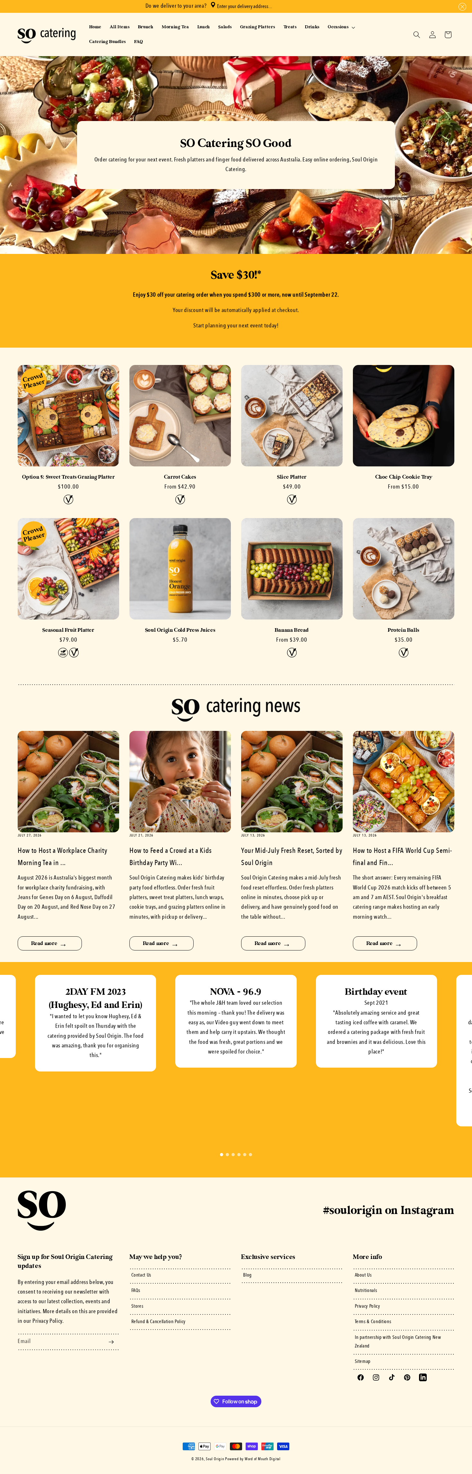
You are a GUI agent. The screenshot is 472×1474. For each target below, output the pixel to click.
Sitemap (363, 1361)
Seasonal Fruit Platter (68, 630)
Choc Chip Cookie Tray (403, 477)
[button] (461, 6)
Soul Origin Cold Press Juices (180, 630)
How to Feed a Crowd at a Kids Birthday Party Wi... (170, 857)
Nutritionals (366, 1290)
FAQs (136, 1290)
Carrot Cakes (180, 477)
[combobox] (269, 6)
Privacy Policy (367, 1306)
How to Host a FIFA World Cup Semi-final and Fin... (402, 857)
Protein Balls (403, 630)
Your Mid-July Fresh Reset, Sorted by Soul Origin (292, 857)
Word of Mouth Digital (263, 1459)
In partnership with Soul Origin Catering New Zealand (398, 1342)
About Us (363, 1275)
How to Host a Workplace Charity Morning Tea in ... (62, 857)
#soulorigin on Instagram (388, 1210)
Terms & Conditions (373, 1321)
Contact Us (141, 1275)
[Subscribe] (111, 1342)
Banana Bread (292, 630)
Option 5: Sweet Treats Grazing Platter (68, 477)
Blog (247, 1275)
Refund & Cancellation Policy (158, 1321)
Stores (137, 1306)
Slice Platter (292, 477)
